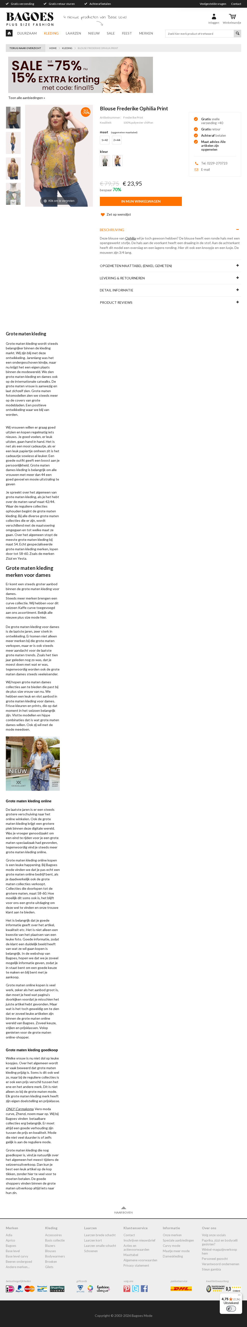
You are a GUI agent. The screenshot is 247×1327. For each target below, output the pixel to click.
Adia (9, 1235)
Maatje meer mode (176, 1251)
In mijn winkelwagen (141, 201)
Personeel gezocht (215, 1259)
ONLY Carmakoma (19, 1109)
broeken (51, 1261)
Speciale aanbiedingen (178, 1240)
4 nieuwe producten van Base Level (95, 17)
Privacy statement (136, 1265)
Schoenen (91, 1251)
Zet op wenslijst (119, 214)
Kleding (51, 33)
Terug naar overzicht (25, 48)
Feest (127, 33)
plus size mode (29, 617)
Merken (146, 33)
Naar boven (123, 1212)
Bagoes (11, 1246)
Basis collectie (55, 1240)
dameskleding (173, 1256)
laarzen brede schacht (100, 1235)
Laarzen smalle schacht (100, 1246)
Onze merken (172, 1235)
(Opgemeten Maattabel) (124, 132)
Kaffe (22, 608)
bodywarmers (55, 1256)
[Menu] (239, 1296)
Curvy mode (171, 1246)
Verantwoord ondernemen (220, 1264)
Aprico (10, 1240)
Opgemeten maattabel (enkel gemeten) (136, 266)
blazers (50, 1246)
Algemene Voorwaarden (140, 1260)
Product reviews (116, 302)
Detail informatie (116, 290)
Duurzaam (27, 33)
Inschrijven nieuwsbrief (139, 1240)
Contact (236, 4)
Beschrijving (112, 230)
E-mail (205, 169)
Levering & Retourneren (122, 278)
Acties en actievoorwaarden (136, 1247)
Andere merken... (18, 1267)
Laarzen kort (93, 1240)
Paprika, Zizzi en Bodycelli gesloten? (220, 1242)
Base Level (13, 1251)
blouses (50, 1251)
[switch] (231, 1309)
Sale (111, 33)
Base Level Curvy (17, 1256)
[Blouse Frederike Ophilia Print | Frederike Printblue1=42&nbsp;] (13, 117)
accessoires (53, 1235)
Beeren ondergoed (19, 1261)
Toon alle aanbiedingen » (26, 98)
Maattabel (131, 1255)
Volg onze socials (214, 1235)
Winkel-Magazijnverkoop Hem (219, 1251)
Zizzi (9, 558)
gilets (49, 1267)
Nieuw (94, 33)
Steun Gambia (211, 1269)
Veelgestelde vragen (213, 4)
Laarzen (73, 33)
